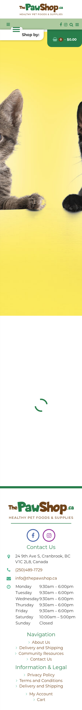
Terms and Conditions (41, 680)
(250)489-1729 (28, 570)
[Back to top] (75, 688)
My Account (41, 694)
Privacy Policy (41, 675)
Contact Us (41, 659)
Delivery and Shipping (41, 647)
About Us (41, 642)
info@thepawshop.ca (36, 578)
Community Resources (41, 653)
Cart (41, 699)
